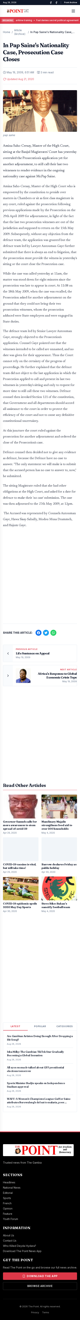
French (7, 1203)
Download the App (42, 1276)
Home (6, 32)
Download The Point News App (22, 1251)
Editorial (8, 1192)
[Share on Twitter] (46, 633)
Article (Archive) (19, 32)
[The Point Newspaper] (56, 2)
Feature (7, 1213)
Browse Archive (40, 1286)
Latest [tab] (15, 1026)
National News (11, 1187)
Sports (7, 1198)
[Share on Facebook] (38, 633)
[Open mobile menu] (73, 11)
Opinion (7, 1208)
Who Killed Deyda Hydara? (19, 1245)
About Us (8, 1235)
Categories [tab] (64, 1026)
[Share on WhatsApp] (53, 633)
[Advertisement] (40, 577)
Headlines (9, 1182)
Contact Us (9, 1240)
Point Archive (70, 2)
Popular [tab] (40, 1026)
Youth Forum (10, 1219)
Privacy (35, 1312)
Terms (45, 1312)
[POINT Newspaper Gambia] (50, 2)
